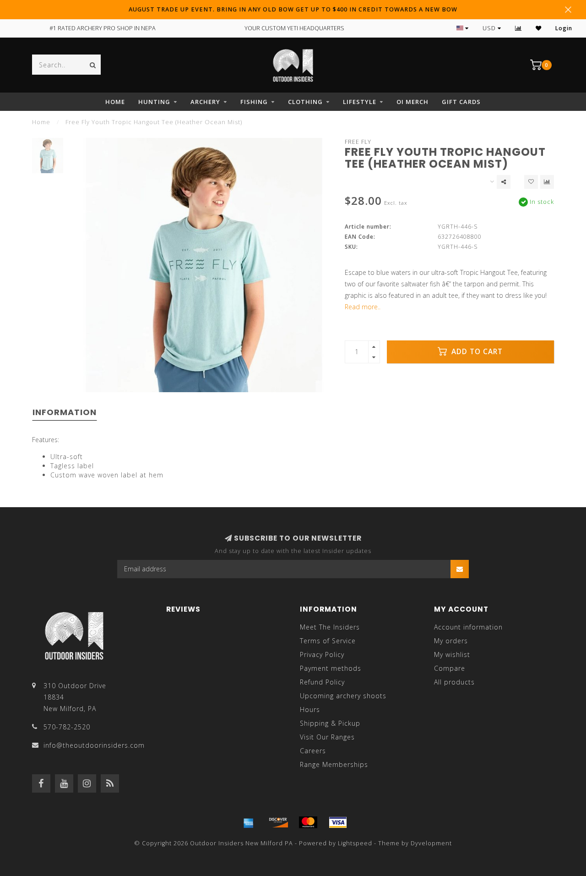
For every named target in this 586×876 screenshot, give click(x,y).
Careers (313, 750)
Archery (205, 102)
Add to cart (476, 351)
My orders (451, 640)
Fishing (254, 102)
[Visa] (337, 822)
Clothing (305, 102)
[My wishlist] (539, 28)
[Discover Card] (278, 822)
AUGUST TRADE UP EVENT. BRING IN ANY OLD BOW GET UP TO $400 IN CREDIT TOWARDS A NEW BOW (293, 9)
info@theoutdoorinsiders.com (94, 745)
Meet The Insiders (330, 627)
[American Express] (248, 822)
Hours (310, 709)
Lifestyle (359, 102)
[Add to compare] (547, 182)
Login (563, 28)
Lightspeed (355, 843)
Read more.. (362, 306)
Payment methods (330, 668)
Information (65, 412)
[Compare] (518, 28)
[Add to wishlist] (531, 182)
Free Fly (358, 142)
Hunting (154, 102)
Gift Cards (461, 102)
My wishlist (452, 654)
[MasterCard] (308, 822)
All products (454, 682)
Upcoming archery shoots (343, 695)
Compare (449, 668)
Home (115, 102)
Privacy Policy (322, 654)
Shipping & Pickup (330, 723)
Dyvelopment (431, 843)
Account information (468, 627)
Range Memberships (334, 764)
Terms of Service (328, 640)
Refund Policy (322, 682)
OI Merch (412, 102)
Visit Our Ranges (327, 737)
